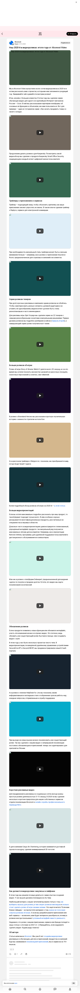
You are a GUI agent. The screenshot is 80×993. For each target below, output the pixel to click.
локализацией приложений (37, 942)
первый (55, 321)
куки (15, 983)
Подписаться (65, 43)
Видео (17, 44)
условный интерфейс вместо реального (49, 918)
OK (73, 983)
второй (61, 321)
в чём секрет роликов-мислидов (47, 904)
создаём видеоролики (52, 936)
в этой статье (59, 506)
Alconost (18, 42)
